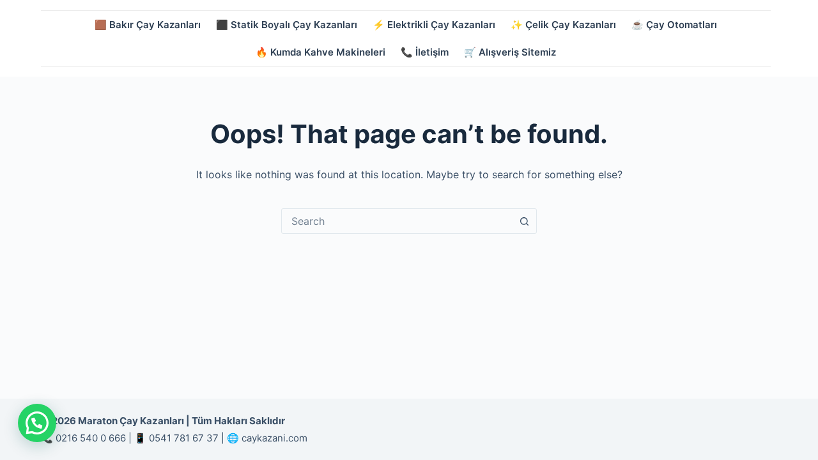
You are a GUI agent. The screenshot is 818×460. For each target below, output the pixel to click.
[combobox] (397, 221)
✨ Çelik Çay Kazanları (563, 25)
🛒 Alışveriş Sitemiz (510, 52)
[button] (37, 423)
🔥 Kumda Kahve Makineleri (320, 52)
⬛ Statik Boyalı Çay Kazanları (286, 25)
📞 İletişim (425, 52)
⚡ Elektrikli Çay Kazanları (434, 25)
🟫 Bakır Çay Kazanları (148, 25)
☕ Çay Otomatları (674, 25)
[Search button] (524, 221)
